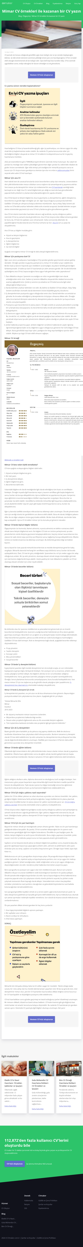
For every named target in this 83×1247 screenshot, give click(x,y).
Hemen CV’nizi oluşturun (41, 75)
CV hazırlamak (57, 187)
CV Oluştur (26, 3)
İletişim (68, 3)
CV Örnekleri (38, 3)
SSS (25, 1208)
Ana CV (55, 223)
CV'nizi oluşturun (15, 1164)
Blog (47, 3)
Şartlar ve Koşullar (45, 1204)
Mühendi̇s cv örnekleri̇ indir (14, 460)
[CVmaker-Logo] (7, 3)
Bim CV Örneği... (8, 1226)
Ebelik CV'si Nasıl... (8, 1219)
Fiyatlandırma (57, 3)
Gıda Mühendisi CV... (9, 1222)
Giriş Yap (77, 3)
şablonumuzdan (63, 170)
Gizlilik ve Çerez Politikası (47, 1200)
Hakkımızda (28, 1200)
